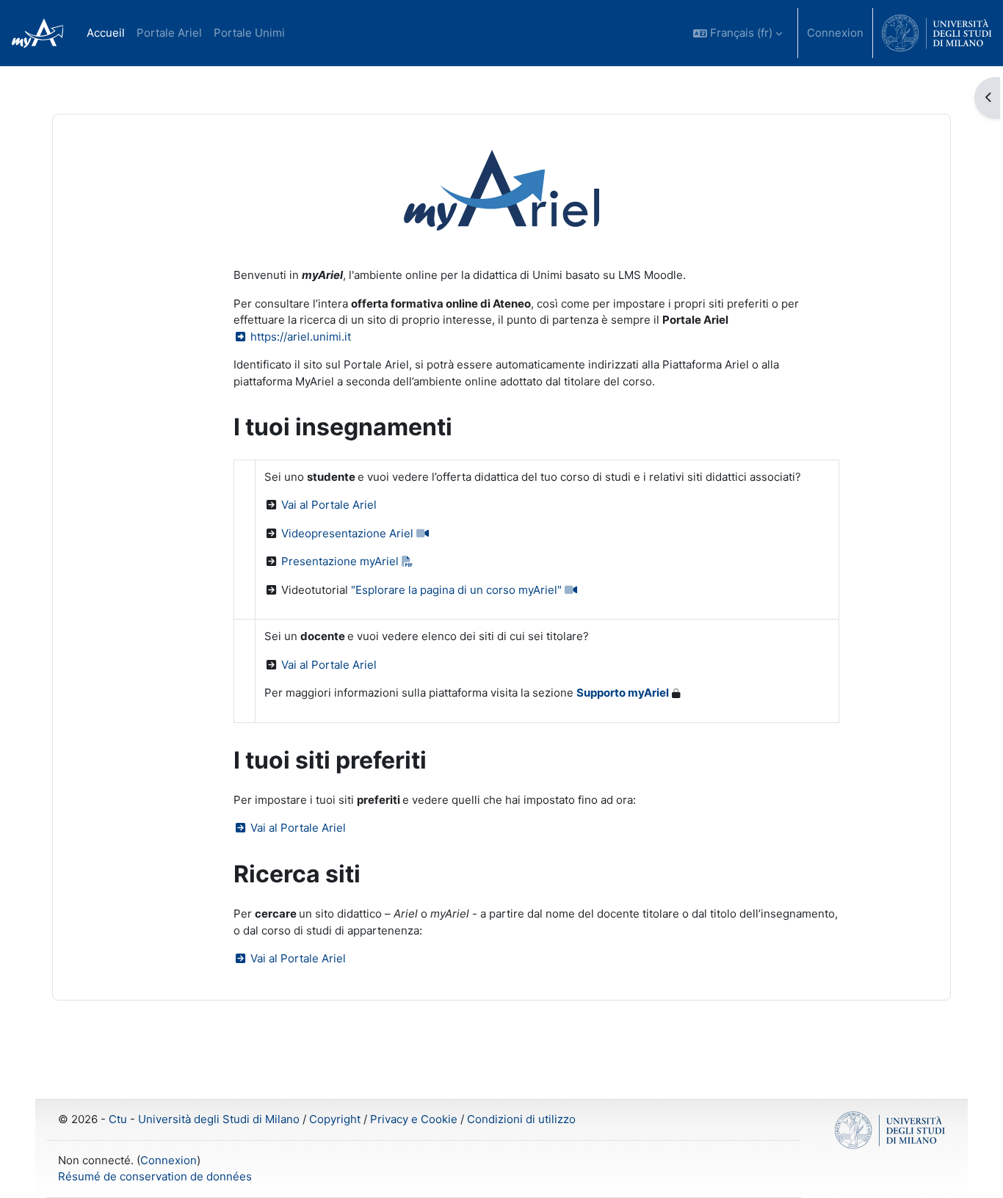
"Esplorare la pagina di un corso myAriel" (458, 590)
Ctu (118, 1119)
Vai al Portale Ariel (329, 505)
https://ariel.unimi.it (299, 337)
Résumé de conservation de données (155, 1176)
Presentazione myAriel (341, 561)
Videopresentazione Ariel (348, 533)
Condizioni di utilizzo (521, 1119)
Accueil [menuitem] (106, 33)
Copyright (335, 1119)
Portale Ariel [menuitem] (169, 33)
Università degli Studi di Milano (219, 1119)
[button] (738, 33)
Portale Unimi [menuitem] (249, 33)
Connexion (835, 33)
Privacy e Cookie (413, 1119)
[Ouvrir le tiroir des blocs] (987, 98)
